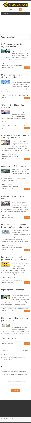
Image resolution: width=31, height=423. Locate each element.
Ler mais (27, 67)
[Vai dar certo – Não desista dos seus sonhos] (5, 110)
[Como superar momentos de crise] (5, 202)
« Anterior (5, 350)
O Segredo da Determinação (13, 166)
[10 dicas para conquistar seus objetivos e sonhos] (5, 80)
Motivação (5, 156)
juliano (4, 63)
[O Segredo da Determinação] (5, 169)
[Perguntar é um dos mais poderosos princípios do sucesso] (5, 263)
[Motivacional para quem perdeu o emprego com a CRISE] (5, 141)
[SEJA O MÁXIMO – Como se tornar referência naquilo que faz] (5, 230)
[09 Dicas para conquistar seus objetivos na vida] (5, 50)
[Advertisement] (15, 25)
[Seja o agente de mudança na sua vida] (5, 295)
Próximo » (25, 350)
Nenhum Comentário (8, 67)
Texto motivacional (18, 65)
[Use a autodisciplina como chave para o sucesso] (5, 324)
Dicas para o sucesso (8, 65)
